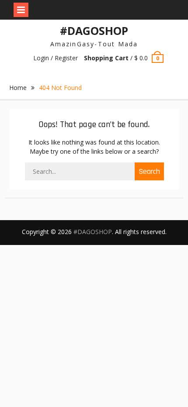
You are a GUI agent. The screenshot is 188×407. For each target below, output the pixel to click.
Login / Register (55, 58)
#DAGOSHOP (94, 30)
